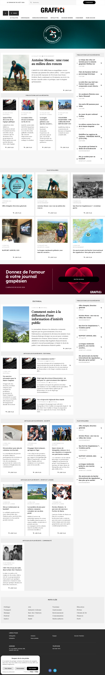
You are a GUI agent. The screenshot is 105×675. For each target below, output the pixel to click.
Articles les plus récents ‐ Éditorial (37, 353)
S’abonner (79, 18)
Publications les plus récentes (37, 95)
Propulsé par (27, 671)
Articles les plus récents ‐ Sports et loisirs (37, 480)
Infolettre (55, 18)
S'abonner (89, 2)
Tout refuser (8, 668)
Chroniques (25, 18)
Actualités (14, 18)
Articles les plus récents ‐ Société (37, 421)
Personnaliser (20, 668)
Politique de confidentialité (8, 671)
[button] (14, 13)
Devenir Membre (67, 18)
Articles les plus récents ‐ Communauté (37, 540)
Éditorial (37, 301)
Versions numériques (40, 18)
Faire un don (90, 18)
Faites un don (79, 279)
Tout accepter (32, 668)
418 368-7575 (56, 648)
